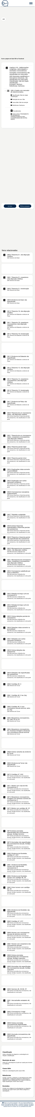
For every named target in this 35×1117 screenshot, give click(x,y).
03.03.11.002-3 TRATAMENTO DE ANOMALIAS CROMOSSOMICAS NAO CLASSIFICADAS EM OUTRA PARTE (20, 116)
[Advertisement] (17, 39)
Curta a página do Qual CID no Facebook (12, 58)
